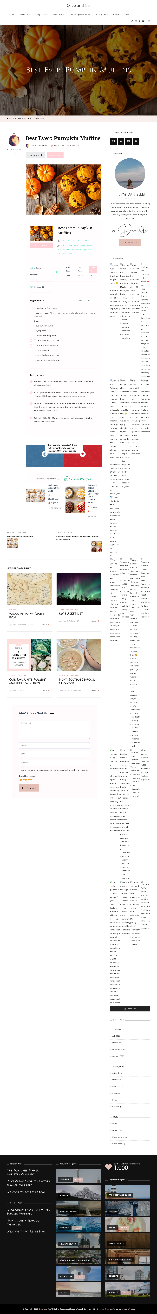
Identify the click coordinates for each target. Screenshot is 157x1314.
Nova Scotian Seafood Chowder (23, 1222)
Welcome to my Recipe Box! (26, 1192)
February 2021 (118, 1049)
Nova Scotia (64, 675)
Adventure (57, 15)
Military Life (101, 15)
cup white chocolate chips (47, 360)
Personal (74, 609)
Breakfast (81, 246)
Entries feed (117, 1130)
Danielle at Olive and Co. (14, 151)
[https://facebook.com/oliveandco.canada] (113, 141)
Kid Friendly (76, 250)
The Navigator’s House (80, 15)
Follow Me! (131, 1009)
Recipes (12, 609)
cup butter (45, 308)
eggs (37, 321)
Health (116, 15)
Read (44, 625)
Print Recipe (56, 155)
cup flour (40, 331)
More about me (130, 242)
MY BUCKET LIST (71, 613)
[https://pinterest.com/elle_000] (121, 141)
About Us (24, 15)
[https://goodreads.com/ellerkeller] (136, 141)
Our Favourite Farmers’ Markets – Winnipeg (23, 1172)
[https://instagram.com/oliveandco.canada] (128, 141)
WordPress (129, 1309)
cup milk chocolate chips (46, 355)
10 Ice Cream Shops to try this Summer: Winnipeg (28, 1183)
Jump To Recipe (33, 155)
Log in (115, 1123)
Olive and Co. (78, 5)
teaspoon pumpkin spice (46, 345)
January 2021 (118, 1056)
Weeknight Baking (65, 253)
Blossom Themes (104, 1309)
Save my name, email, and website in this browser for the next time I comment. (55, 770)
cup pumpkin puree (43, 326)
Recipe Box (40, 15)
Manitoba (13, 675)
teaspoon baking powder (47, 340)
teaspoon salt (42, 350)
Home (11, 15)
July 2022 (116, 1036)
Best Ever (72, 246)
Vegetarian (86, 250)
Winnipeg (23, 675)
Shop (127, 15)
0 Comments (74, 145)
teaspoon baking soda (45, 336)
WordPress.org (118, 1144)
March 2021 (117, 1043)
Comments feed (119, 1137)
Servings (81, 300)
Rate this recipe (27, 776)
